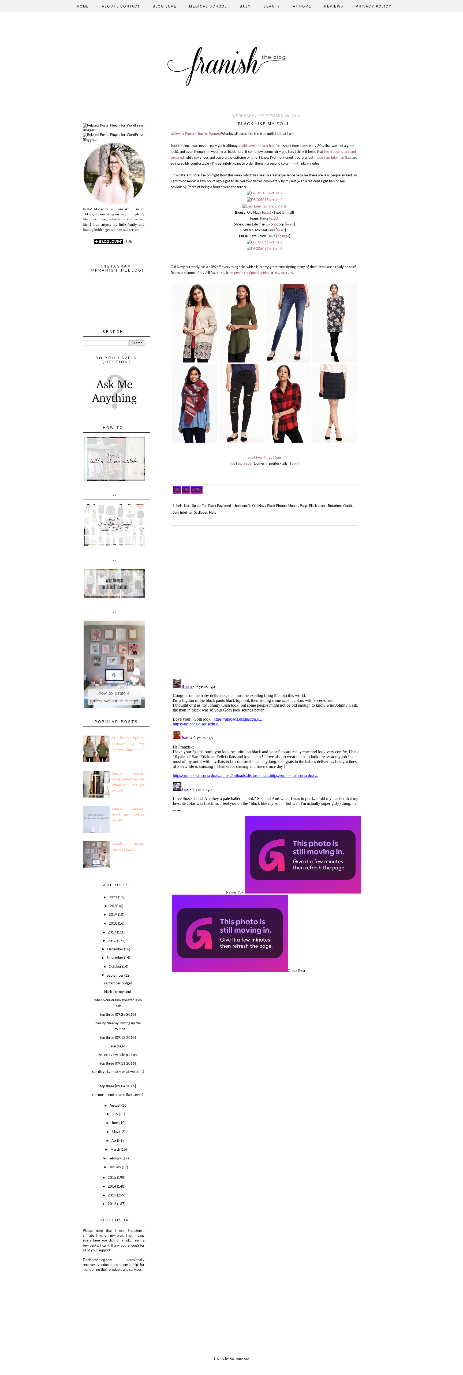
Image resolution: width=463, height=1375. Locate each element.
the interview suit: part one (118, 1055)
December (115, 949)
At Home (302, 6)
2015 (112, 1178)
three (268, 457)
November (115, 958)
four (278, 457)
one (250, 457)
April (115, 1141)
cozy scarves (283, 273)
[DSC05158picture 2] (265, 193)
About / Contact (121, 6)
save (271, 236)
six (240, 463)
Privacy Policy (373, 6)
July (115, 1114)
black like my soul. (118, 992)
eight (296, 463)
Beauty (271, 6)
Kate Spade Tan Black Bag (203, 506)
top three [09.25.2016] (118, 1015)
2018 (113, 923)
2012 (112, 1204)
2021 (113, 897)
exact (267, 212)
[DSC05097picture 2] (265, 249)
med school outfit (237, 506)
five (232, 463)
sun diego (118, 1046)
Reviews (333, 6)
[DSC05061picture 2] (265, 242)
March (115, 1149)
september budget (118, 983)
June (115, 1123)
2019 (113, 915)
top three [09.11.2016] (118, 1063)
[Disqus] (266, 600)
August (115, 1105)
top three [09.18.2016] (118, 1038)
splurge (283, 236)
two (259, 457)
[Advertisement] (109, 1299)
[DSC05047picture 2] (196, 134)
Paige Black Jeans (313, 506)
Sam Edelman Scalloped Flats (194, 512)
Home (83, 6)
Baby (245, 6)
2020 (114, 906)
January (115, 1167)
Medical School (208, 6)
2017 (112, 932)
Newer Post (235, 892)
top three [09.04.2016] (118, 1086)
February (116, 1158)
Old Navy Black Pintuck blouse (275, 506)
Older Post (296, 970)
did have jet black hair (258, 146)
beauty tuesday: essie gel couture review (128, 814)
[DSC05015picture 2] (265, 200)
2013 (112, 1195)
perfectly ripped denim (251, 273)
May (115, 1132)
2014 (112, 1186)
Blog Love (165, 6)
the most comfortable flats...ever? (118, 1095)
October (115, 967)
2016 (112, 941)
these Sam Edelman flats (333, 158)
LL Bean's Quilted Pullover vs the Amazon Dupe (128, 744)
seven (248, 463)
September (115, 975)
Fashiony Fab (239, 1359)
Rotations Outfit (340, 506)
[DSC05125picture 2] (264, 206)
